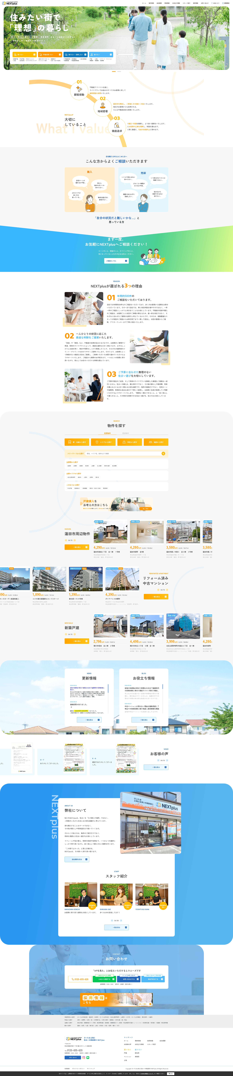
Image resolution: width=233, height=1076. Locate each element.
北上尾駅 (99, 466)
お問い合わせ (205, 3)
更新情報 (167, 3)
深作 (78, 1020)
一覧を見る (77, 547)
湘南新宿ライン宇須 (90, 1023)
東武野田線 (100, 1023)
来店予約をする (153, 978)
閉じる (171, 1073)
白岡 (88, 1020)
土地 (125, 1060)
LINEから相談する (104, 978)
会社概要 (159, 3)
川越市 (150, 1017)
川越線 (158, 1023)
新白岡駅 (114, 466)
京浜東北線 (146, 1023)
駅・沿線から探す (79, 442)
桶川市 (97, 477)
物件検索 (151, 3)
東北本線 (80, 1023)
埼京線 (153, 1023)
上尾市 (85, 477)
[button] (114, 71)
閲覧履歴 (226, 3)
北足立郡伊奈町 (71, 477)
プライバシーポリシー (78, 1069)
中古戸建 (70, 488)
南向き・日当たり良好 (95, 488)
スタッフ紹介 (186, 3)
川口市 (128, 1017)
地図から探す (159, 442)
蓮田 (78, 1025)
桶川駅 (87, 466)
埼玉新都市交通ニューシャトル (132, 1023)
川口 (118, 1025)
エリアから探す (106, 442)
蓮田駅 (69, 466)
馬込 (125, 1020)
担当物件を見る (92, 906)
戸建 (125, 1053)
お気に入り (216, 3)
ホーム (144, 3)
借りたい (97, 54)
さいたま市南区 (136, 1017)
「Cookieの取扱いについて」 (147, 1073)
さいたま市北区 (104, 1017)
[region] (89, 698)
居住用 (137, 1053)
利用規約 (67, 1069)
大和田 (101, 1025)
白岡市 (91, 477)
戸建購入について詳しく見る (36, 53)
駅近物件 (105, 488)
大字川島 (117, 1020)
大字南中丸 (97, 1020)
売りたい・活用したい (76, 54)
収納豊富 (85, 488)
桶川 (114, 1025)
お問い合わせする (128, 978)
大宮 (105, 1025)
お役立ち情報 (176, 3)
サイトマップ (91, 1069)
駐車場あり (77, 488)
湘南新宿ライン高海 (116, 1023)
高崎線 (107, 1023)
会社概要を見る (77, 859)
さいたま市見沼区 (82, 1017)
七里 (87, 1025)
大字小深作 (105, 1020)
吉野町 (83, 1020)
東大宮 (91, 1025)
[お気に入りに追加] (127, 522)
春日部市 (144, 1017)
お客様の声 (127, 1044)
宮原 (110, 1025)
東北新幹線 (164, 1023)
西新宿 (112, 1020)
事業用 (137, 1056)
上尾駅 (92, 466)
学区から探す (132, 442)
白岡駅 (75, 466)
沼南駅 (81, 466)
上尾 (96, 1025)
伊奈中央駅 (107, 466)
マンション (127, 1056)
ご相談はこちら (111, 261)
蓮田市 (79, 477)
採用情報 (195, 3)
